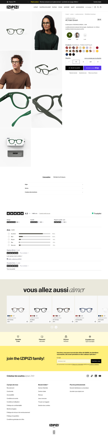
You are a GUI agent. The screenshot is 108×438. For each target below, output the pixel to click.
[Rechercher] (98, 7)
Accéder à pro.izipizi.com (77, 391)
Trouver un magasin (43, 402)
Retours (40, 395)
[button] (66, 47)
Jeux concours (42, 398)
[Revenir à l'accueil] (13, 7)
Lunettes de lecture (79, 14)
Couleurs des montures (31, 192)
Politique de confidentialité (14, 405)
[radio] (70, 47)
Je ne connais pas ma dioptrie (92, 58)
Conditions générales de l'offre (15, 419)
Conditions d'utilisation (13, 402)
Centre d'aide (97, 2)
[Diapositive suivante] (81, 2)
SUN (85, 24)
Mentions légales (11, 409)
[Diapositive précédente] (28, 2)
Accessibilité (10, 395)
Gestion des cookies (44, 405)
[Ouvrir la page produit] (27, 321)
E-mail (58, 357)
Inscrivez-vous (96, 361)
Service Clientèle (43, 388)
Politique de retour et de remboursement (18, 412)
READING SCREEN (78, 24)
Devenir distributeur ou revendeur (79, 388)
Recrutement (10, 388)
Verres (26, 188)
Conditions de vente (12, 398)
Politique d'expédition (13, 416)
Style (26, 184)
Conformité (10, 391)
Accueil (67, 14)
